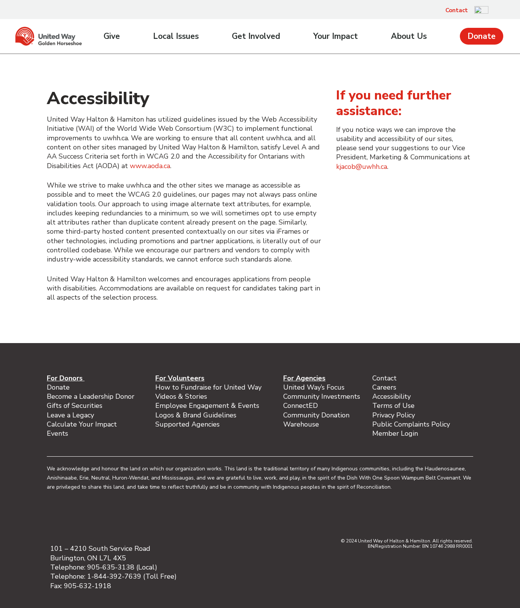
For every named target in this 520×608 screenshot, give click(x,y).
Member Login (395, 433)
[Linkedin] (411, 516)
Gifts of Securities (74, 405)
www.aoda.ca (150, 165)
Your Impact (335, 36)
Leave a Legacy (70, 415)
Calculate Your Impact (82, 424)
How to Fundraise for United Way (208, 387)
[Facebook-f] (379, 516)
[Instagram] (395, 516)
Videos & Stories (181, 396)
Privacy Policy (393, 415)
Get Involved (256, 36)
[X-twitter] (427, 516)
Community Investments (321, 396)
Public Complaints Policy (411, 424)
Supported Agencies (188, 424)
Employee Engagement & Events (207, 405)
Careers (384, 387)
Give (112, 36)
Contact (456, 10)
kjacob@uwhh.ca (361, 166)
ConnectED (300, 405)
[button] (498, 10)
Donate (481, 36)
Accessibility (391, 396)
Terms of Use (393, 405)
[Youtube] (443, 516)
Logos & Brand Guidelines (195, 415)
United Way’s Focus (314, 387)
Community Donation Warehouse (316, 420)
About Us (409, 36)
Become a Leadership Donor (90, 396)
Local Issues (176, 36)
